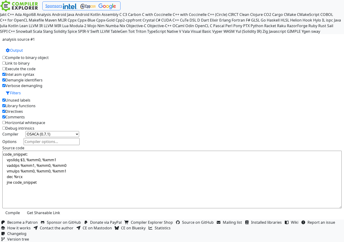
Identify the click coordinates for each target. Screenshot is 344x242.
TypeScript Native (162, 31)
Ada (18, 14)
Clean (244, 14)
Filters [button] (15, 92)
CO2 (267, 14)
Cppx (72, 20)
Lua (65, 25)
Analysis (44, 14)
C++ (10, 14)
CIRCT (233, 14)
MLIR (62, 20)
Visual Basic (201, 31)
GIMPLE (294, 31)
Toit (131, 31)
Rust (322, 25)
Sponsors (53, 5)
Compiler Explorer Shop (153, 222)
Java (337, 20)
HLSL (285, 20)
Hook (307, 20)
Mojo (91, 25)
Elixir (214, 20)
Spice (72, 31)
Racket (270, 25)
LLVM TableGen (113, 31)
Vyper (217, 31)
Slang (48, 31)
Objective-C (136, 25)
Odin (189, 25)
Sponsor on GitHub (65, 222)
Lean (23, 25)
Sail (330, 25)
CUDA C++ (170, 20)
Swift (94, 31)
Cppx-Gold (105, 20)
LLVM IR (36, 25)
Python (257, 25)
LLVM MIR (52, 25)
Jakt (3, 14)
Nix (122, 25)
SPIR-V (83, 31)
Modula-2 (78, 25)
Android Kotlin (88, 14)
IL (323, 20)
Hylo (317, 20)
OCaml (178, 25)
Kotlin (13, 25)
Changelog (17, 233)
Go (263, 20)
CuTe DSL (188, 20)
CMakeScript (308, 14)
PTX (246, 25)
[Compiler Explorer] (19, 6)
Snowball (24, 31)
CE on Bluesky (134, 228)
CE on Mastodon (98, 228)
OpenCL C (203, 25)
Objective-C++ (159, 25)
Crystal (149, 20)
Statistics (163, 228)
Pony (237, 25)
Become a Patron (23, 222)
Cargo (277, 14)
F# (248, 20)
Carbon (134, 14)
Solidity (60, 31)
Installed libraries (267, 222)
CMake (290, 14)
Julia (3, 25)
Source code (13, 147)
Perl (228, 25)
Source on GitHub (199, 222)
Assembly (110, 14)
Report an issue (322, 222)
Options (9, 141)
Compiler (10, 134)
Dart (205, 20)
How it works (20, 228)
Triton (141, 31)
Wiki (295, 222)
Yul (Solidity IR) (249, 31)
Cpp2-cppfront (129, 20)
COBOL (326, 14)
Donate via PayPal (107, 222)
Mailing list (233, 222)
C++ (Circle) (217, 14)
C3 (125, 14)
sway (315, 31)
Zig (265, 31)
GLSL (255, 20)
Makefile (36, 20)
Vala (186, 31)
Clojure (256, 14)
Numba (112, 25)
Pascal (218, 25)
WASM (229, 31)
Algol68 (29, 14)
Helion (296, 20)
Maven (51, 20)
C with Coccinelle (157, 14)
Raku (281, 25)
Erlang (225, 20)
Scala (37, 31)
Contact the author (57, 228)
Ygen (306, 31)
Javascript (277, 31)
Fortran (238, 20)
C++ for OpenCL (14, 20)
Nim (101, 25)
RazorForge (297, 25)
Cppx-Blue (86, 20)
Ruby (312, 25)
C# (158, 20)
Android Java (63, 14)
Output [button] (16, 50)
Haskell (273, 20)
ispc (329, 20)
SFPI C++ (7, 31)
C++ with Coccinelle (190, 14)
